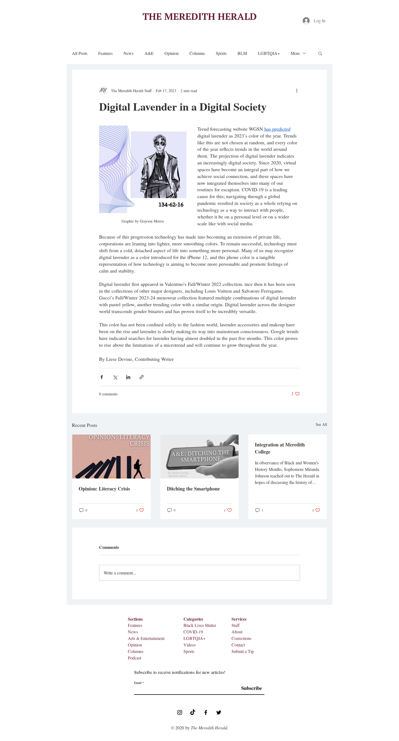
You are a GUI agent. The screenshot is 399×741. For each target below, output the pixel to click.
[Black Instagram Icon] (179, 712)
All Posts (79, 53)
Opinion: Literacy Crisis (104, 488)
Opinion (171, 53)
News (128, 53)
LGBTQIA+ (269, 53)
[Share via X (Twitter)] (115, 377)
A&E (149, 53)
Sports (221, 53)
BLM (242, 53)
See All (321, 424)
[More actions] (296, 90)
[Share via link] (141, 377)
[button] (320, 53)
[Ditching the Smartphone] (199, 456)
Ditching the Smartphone (193, 488)
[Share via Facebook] (101, 377)
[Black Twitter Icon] (219, 712)
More (295, 53)
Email (137, 682)
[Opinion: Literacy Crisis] (111, 456)
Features (105, 53)
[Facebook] (205, 712)
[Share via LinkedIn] (128, 377)
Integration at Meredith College (280, 448)
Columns (197, 53)
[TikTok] (192, 712)
